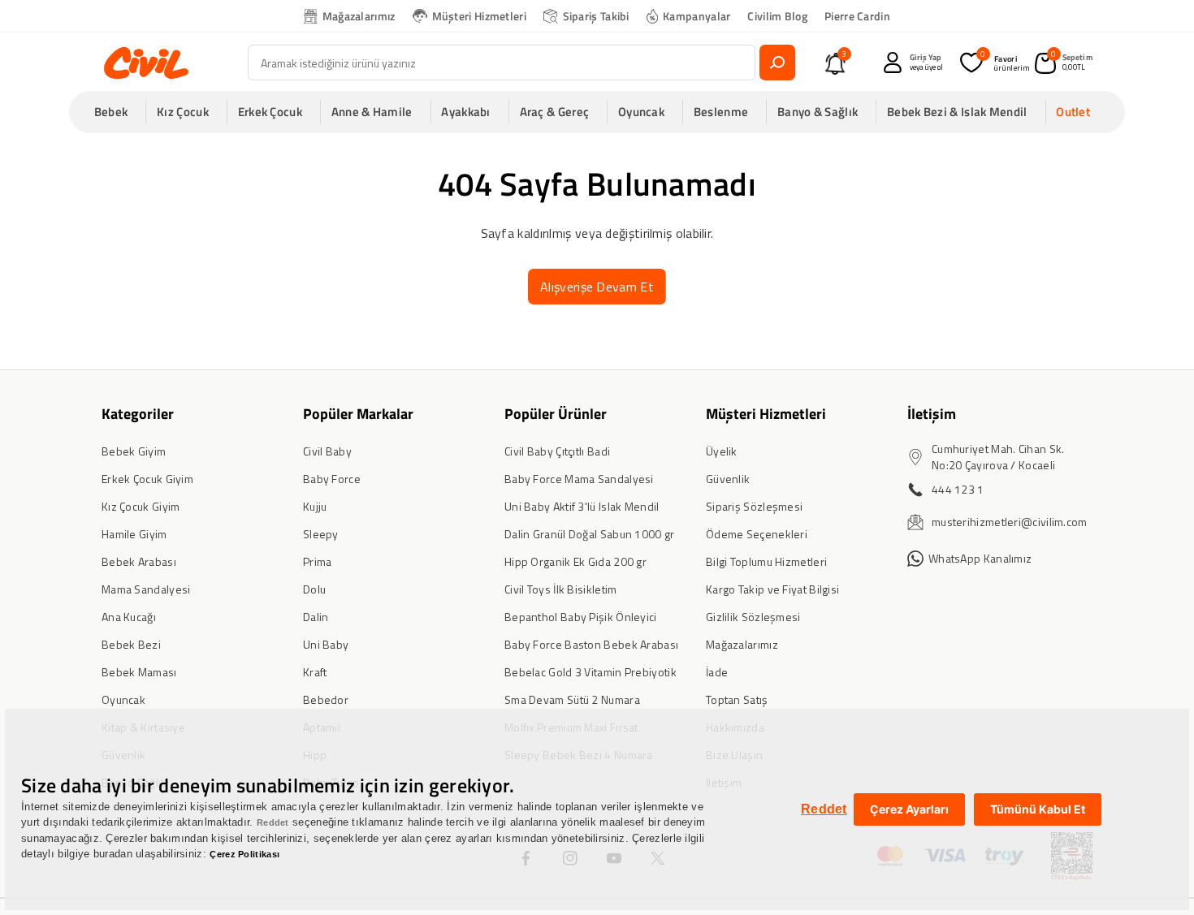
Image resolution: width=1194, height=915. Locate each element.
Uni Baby (325, 644)
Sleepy (321, 533)
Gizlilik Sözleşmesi (753, 616)
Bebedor (325, 699)
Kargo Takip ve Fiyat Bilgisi (772, 589)
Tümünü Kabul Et (1037, 809)
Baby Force (332, 478)
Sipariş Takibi (596, 15)
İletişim (931, 414)
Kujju (315, 506)
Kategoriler (138, 414)
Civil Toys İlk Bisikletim (560, 589)
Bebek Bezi (131, 644)
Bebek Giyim (134, 451)
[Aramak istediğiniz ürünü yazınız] (777, 62)
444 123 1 (958, 489)
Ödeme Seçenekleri (756, 533)
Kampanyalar (696, 15)
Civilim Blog (777, 15)
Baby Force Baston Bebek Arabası (591, 644)
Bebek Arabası (139, 561)
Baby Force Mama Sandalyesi (579, 478)
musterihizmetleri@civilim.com (1010, 521)
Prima (317, 561)
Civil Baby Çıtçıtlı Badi (557, 451)
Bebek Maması (139, 671)
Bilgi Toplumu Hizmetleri (766, 561)
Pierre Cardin (857, 15)
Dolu (314, 589)
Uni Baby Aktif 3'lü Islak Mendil (582, 506)
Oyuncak (123, 699)
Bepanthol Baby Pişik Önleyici (580, 616)
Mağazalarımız (359, 15)
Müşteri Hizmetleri (479, 15)
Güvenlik (728, 478)
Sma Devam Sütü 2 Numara (572, 699)
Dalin (316, 616)
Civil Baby (327, 451)
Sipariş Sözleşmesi (754, 506)
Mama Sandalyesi (146, 589)
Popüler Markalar (358, 414)
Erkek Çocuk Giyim (147, 478)
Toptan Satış (737, 699)
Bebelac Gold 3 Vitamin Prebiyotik (590, 671)
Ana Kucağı (129, 616)
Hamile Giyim (134, 533)
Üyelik (722, 451)
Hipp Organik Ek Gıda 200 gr (575, 561)
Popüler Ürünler (555, 414)
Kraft (315, 671)
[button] (116, 112)
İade (717, 671)
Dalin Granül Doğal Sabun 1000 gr (589, 533)
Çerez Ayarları (909, 809)
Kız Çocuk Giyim (141, 506)
